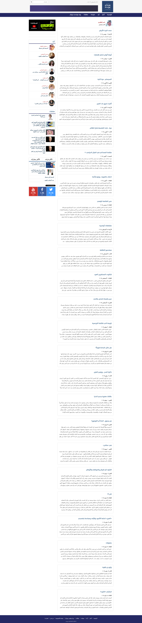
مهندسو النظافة (106, 250)
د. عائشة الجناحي (44, 70)
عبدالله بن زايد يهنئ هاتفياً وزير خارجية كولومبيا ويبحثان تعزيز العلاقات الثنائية (38, 171)
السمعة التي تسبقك (43, 48)
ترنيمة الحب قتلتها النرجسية (102, 323)
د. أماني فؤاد (45, 62)
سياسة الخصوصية (59, 618)
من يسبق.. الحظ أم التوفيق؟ (101, 421)
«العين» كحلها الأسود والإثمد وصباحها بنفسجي (95, 518)
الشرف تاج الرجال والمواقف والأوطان (99, 469)
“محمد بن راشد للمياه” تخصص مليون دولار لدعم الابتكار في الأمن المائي (38, 164)
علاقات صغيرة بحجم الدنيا (103, 396)
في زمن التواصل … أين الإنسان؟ (40, 79)
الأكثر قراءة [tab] (48, 159)
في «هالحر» (107, 445)
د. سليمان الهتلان (44, 46)
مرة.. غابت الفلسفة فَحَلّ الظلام (101, 128)
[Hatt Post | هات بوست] (107, 6)
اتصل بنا (46, 618)
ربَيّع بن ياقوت (107, 567)
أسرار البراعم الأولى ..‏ (43, 64)
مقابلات (86, 15)
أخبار (103, 15)
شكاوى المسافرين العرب (103, 274)
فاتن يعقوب (45, 78)
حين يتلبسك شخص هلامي (102, 299)
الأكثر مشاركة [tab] (35, 159)
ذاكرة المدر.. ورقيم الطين (103, 372)
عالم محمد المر (44, 95)
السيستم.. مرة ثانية (105, 79)
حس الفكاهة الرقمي (104, 201)
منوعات (93, 15)
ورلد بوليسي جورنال (75, 15)
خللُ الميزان (45, 87)
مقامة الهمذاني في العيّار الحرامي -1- (98, 152)
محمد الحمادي (44, 93)
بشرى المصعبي (44, 54)
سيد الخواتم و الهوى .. (43, 56)
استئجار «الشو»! (106, 591)
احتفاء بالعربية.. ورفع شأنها (102, 177)
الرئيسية (109, 15)
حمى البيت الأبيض (105, 30)
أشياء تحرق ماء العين (104, 103)
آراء (98, 15)
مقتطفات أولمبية (105, 225)
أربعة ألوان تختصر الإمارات (103, 55)
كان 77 (109, 494)
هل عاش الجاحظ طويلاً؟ (103, 347)
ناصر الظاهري (101, 22)
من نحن (52, 618)
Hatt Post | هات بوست (70, 621)
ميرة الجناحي (45, 85)
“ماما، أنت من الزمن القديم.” (41, 103)
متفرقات (109, 543)
